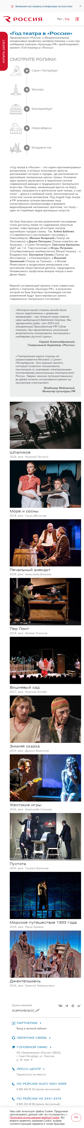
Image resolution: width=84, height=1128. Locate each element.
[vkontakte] (60, 1006)
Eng (67, 19)
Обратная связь (32, 1038)
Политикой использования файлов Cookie (34, 1117)
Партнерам (27, 1023)
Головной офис (32, 1047)
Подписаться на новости (31, 1074)
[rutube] (79, 1006)
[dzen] (73, 1006)
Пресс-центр (29, 1069)
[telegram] (67, 1006)
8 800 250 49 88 (38, 1104)
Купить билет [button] (3, 51)
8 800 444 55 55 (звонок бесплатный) (38, 1089)
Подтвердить (76, 1118)
